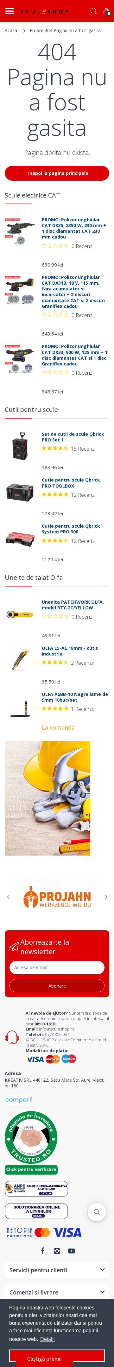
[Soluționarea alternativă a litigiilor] (36, 1188)
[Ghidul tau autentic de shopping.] (19, 1100)
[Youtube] (71, 1251)
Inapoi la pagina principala (58, 173)
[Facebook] (42, 1251)
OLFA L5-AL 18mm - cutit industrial (70, 651)
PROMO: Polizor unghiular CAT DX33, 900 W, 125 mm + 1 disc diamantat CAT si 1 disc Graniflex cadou (74, 355)
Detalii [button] (47, 1339)
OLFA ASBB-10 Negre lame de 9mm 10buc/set (75, 697)
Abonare (57, 986)
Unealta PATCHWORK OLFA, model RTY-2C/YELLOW (73, 605)
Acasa (11, 30)
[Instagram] (57, 1251)
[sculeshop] (44, 11)
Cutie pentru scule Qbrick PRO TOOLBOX (71, 483)
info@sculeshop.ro (57, 1029)
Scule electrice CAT (32, 195)
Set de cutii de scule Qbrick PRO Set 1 (73, 437)
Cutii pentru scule (31, 409)
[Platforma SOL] (36, 1210)
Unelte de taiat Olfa (34, 577)
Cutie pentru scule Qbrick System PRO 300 (71, 529)
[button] (97, 1212)
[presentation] (8, 897)
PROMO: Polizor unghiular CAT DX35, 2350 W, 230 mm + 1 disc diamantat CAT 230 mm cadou (74, 228)
